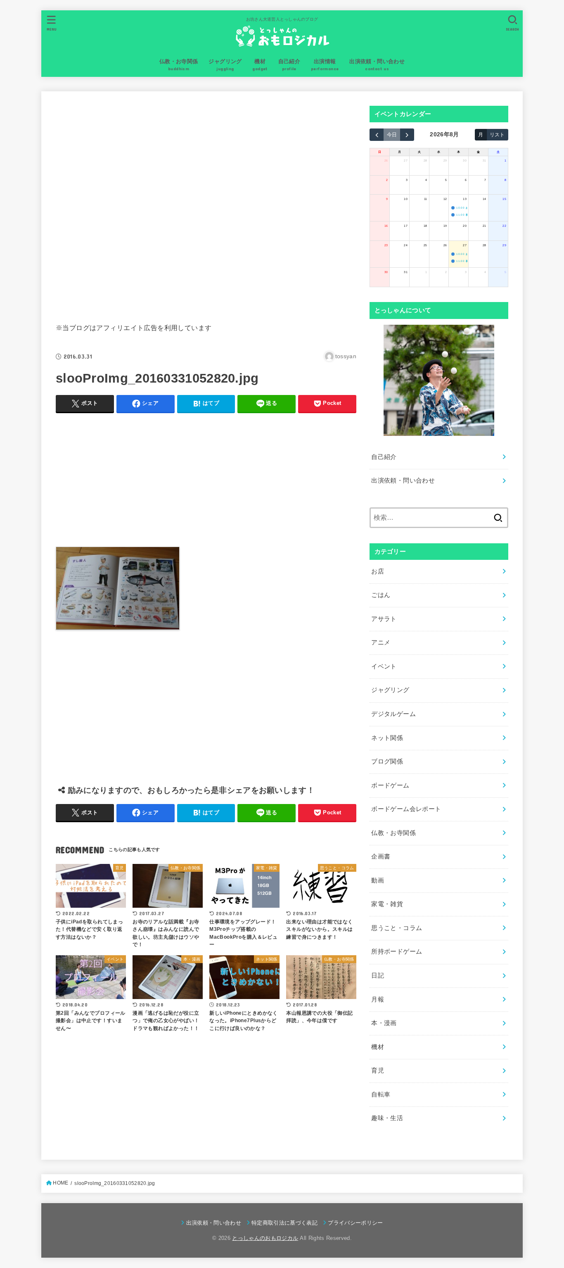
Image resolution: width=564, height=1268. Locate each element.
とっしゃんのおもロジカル (265, 1238)
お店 (377, 571)
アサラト (383, 619)
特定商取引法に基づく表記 (284, 1223)
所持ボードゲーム (396, 951)
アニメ (380, 642)
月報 (377, 999)
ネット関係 (387, 738)
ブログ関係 (387, 761)
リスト (497, 134)
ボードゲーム (390, 785)
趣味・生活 (387, 1118)
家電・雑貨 (387, 904)
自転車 (380, 1094)
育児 (377, 1070)
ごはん (380, 595)
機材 (377, 1047)
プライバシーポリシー (355, 1223)
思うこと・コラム (396, 928)
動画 (377, 880)
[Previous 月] (377, 134)
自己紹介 (383, 457)
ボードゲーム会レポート (406, 809)
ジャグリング (390, 690)
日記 (377, 975)
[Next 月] (407, 134)
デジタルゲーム (393, 714)
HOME (60, 1182)
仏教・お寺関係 (393, 833)
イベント (383, 666)
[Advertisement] (206, 205)
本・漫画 (383, 1023)
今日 (392, 134)
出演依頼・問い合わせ (403, 480)
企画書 (380, 856)
